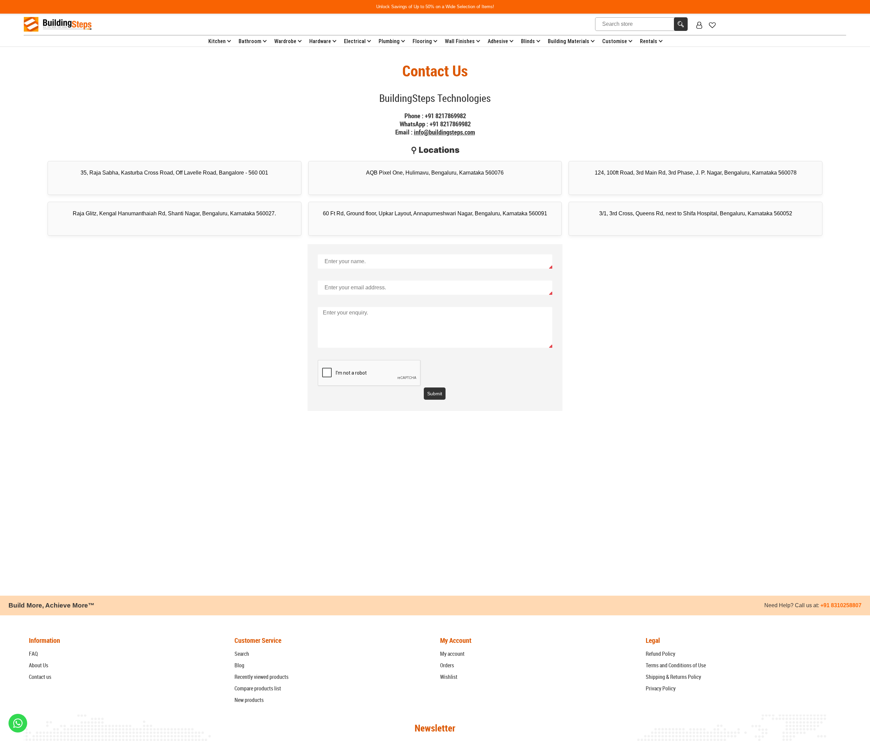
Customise (614, 41)
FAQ (33, 653)
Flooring (422, 41)
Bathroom (250, 41)
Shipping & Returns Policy (673, 677)
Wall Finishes (460, 41)
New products (249, 700)
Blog (239, 665)
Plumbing (389, 41)
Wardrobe (285, 41)
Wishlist (448, 677)
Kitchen (217, 41)
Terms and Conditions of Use (676, 665)
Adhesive (498, 41)
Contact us (40, 677)
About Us (38, 665)
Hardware (320, 41)
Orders (447, 665)
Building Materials (568, 41)
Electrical (355, 41)
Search (241, 653)
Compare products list (257, 688)
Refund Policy (660, 653)
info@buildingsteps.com (444, 132)
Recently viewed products (261, 677)
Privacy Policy (661, 688)
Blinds (528, 41)
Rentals (648, 41)
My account (452, 653)
